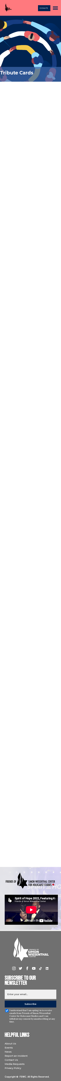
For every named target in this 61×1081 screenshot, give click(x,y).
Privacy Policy (13, 1068)
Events (9, 1047)
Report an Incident (16, 1055)
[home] (7, 8)
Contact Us (11, 1059)
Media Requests (15, 1063)
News (8, 1051)
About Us (10, 1043)
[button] (55, 7)
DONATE (44, 8)
